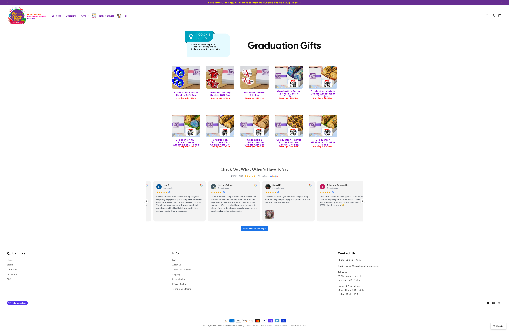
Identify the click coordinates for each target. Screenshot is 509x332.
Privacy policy (266, 326)
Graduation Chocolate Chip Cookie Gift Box (220, 142)
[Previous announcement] (8, 2)
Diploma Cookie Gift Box (254, 93)
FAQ (9, 279)
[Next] (362, 201)
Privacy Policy (179, 284)
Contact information (298, 326)
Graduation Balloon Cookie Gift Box (186, 93)
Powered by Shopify (236, 326)
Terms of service (280, 326)
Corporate (12, 274)
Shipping (176, 274)
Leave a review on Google (254, 228)
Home (10, 260)
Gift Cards (12, 269)
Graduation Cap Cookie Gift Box (220, 93)
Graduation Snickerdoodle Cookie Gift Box (254, 142)
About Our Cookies (181, 269)
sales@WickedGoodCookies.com (362, 266)
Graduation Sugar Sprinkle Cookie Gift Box (288, 94)
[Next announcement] (501, 2)
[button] (487, 16)
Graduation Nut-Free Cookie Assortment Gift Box (186, 142)
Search (10, 264)
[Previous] (146, 201)
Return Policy (178, 279)
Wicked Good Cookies (219, 326)
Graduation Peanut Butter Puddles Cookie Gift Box (288, 142)
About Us (176, 264)
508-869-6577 (354, 259)
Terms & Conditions (181, 289)
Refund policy (252, 326)
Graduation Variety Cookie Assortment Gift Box (322, 94)
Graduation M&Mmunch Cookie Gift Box (323, 142)
